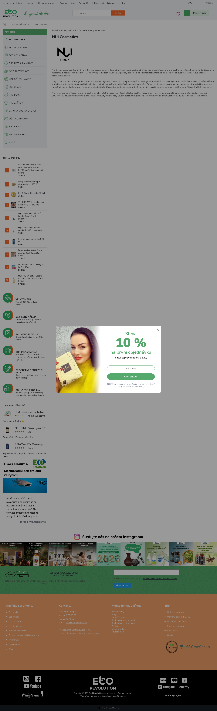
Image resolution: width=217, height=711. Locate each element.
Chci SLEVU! (131, 376)
